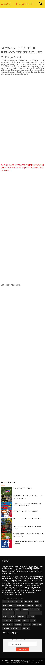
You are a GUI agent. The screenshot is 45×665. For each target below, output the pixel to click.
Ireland (17, 620)
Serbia (5, 616)
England (19, 601)
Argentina (20, 605)
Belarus (25, 620)
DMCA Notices (37, 660)
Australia (28, 601)
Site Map (27, 661)
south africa (7, 609)
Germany (30, 605)
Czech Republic (35, 612)
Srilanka (27, 624)
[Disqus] (22, 199)
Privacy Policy (26, 660)
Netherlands (7, 624)
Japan (11, 612)
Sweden (12, 616)
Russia (17, 609)
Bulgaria (26, 628)
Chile (33, 620)
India (36, 601)
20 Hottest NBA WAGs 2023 (25, 511)
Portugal (21, 616)
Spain (5, 605)
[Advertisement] (22, 27)
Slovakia (18, 624)
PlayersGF (25, 4)
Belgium (25, 609)
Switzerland (7, 620)
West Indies (37, 624)
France (38, 605)
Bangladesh (34, 609)
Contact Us (19, 661)
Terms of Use (15, 660)
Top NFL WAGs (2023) (22, 488)
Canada (10, 601)
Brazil (11, 605)
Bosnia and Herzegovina (11, 628)
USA (4, 601)
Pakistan (31, 616)
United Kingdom (21, 612)
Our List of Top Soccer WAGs (27, 519)
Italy (5, 612)
